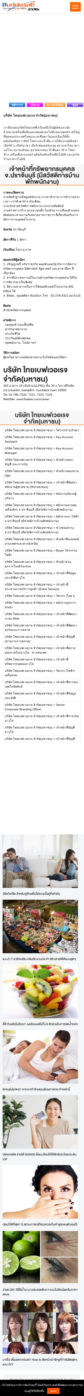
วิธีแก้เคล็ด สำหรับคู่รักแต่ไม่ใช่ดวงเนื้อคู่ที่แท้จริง (31, 893)
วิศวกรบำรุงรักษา (67, 430)
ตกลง (53, 1391)
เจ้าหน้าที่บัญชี (65, 738)
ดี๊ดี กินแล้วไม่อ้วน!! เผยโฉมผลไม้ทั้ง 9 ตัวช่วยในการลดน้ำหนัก (40, 1023)
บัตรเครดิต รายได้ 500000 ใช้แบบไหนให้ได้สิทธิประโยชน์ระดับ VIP (39, 1157)
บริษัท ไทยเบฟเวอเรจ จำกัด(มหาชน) (42, 418)
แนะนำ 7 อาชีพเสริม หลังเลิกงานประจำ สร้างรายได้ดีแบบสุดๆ (39, 958)
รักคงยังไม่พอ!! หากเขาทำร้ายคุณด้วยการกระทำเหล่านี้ (36, 1089)
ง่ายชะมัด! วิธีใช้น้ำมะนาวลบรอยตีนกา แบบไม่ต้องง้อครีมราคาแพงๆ (40, 1292)
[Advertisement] (42, 59)
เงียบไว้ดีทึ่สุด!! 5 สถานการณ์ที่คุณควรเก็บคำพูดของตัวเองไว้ (40, 1224)
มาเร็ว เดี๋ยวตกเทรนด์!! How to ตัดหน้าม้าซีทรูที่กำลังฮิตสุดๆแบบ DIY (40, 1362)
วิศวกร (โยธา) (65, 596)
